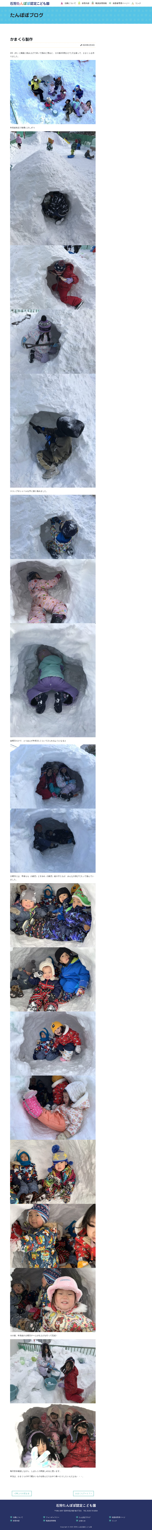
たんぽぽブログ (84, 1517)
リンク (114, 1521)
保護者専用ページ (118, 1517)
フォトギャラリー (52, 1517)
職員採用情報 (51, 1521)
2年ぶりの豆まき (22, 1493)
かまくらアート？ (83, 1493)
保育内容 (16, 1521)
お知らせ (82, 1521)
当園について (18, 1517)
